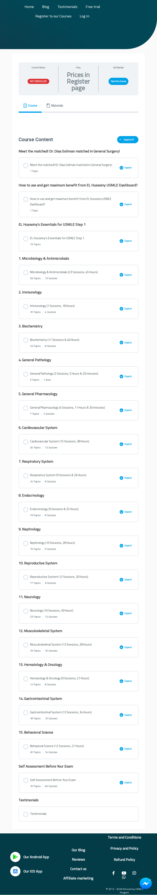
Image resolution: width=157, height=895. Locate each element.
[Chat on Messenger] (146, 884)
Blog (45, 6)
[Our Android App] (15, 857)
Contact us (78, 868)
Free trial (93, 6)
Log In (84, 16)
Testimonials (67, 6)
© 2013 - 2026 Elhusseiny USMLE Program (124, 891)
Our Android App (36, 856)
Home (29, 6)
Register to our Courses (53, 16)
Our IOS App (33, 871)
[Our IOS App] (15, 871)
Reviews (78, 859)
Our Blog (78, 850)
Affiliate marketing (78, 878)
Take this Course (118, 81)
